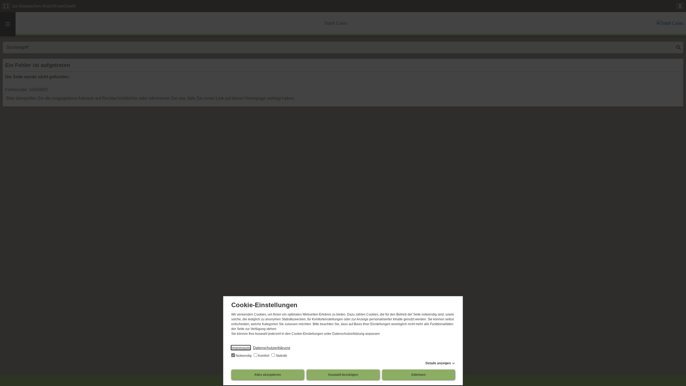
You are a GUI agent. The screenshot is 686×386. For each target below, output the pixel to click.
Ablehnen (418, 375)
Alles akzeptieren (267, 375)
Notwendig (243, 356)
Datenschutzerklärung (271, 348)
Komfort (263, 356)
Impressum (240, 348)
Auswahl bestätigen (343, 375)
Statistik (281, 356)
